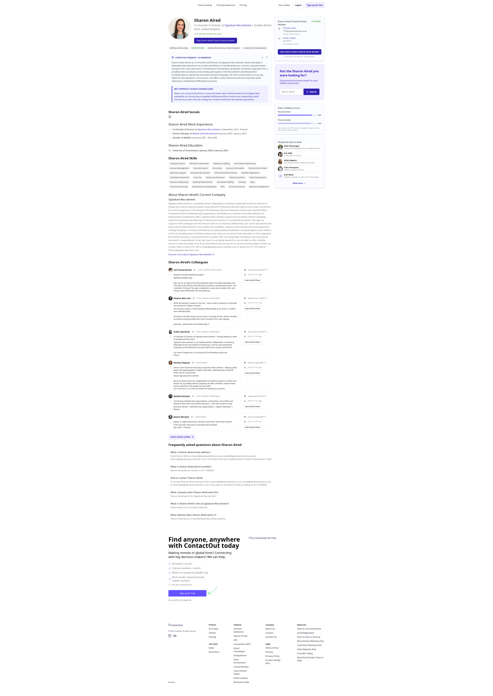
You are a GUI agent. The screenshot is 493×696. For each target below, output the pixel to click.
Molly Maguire (290, 160)
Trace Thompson (291, 168)
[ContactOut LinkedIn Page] (169, 657)
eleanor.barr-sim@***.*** (258, 298)
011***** (287, 41)
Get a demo (284, 5)
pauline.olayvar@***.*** (258, 362)
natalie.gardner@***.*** (258, 396)
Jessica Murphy (181, 416)
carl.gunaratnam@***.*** (258, 270)
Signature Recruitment (238, 25)
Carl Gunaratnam (183, 269)
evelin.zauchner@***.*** (258, 331)
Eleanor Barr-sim (182, 298)
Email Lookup (205, 5)
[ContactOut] (180, 5)
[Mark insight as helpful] (262, 57)
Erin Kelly (288, 153)
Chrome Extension (225, 5)
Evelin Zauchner (182, 331)
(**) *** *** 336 (255, 274)
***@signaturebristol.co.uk (295, 31)
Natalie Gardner (182, 396)
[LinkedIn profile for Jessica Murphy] (192, 417)
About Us (270, 628)
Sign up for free (315, 5)
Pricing (243, 5)
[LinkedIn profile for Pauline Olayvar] (193, 362)
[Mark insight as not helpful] (266, 57)
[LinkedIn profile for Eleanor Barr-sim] (194, 298)
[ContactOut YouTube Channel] (174, 657)
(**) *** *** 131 (255, 421)
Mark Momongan (291, 146)
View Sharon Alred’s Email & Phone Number (299, 52)
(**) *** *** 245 (255, 336)
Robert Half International (205, 133)
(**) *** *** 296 (255, 401)
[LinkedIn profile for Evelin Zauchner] (193, 332)
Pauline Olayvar (182, 362)
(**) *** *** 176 (255, 303)
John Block (288, 175)
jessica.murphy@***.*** (258, 417)
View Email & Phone (252, 280)
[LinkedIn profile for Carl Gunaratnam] (194, 270)
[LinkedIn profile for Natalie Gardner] (193, 396)
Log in (298, 5)
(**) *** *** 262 (255, 367)
